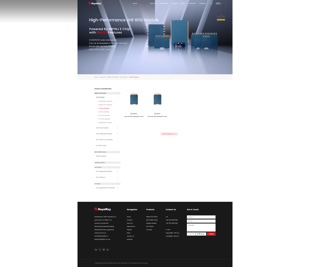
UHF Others (98, 167)
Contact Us (192, 3)
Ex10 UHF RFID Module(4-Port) (134, 117)
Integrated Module (105, 122)
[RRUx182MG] (134, 99)
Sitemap (145, 263)
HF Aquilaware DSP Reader (105, 188)
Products (143, 3)
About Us (153, 3)
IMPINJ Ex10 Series (112, 77)
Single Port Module (105, 105)
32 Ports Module (104, 119)
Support (174, 3)
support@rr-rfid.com (172, 233)
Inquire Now (129, 121)
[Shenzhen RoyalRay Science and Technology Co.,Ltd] (95, 3)
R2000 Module (101, 156)
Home (135, 3)
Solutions (202, 3)
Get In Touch (193, 209)
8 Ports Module (104, 112)
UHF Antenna (100, 177)
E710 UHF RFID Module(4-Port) (157, 117)
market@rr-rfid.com (172, 236)
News (183, 3)
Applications (164, 3)
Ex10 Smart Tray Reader (104, 140)
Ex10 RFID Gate (101, 145)
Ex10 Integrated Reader (104, 134)
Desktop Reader (99, 163)
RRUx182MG (133, 114)
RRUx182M (157, 114)
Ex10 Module (123, 77)
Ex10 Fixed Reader (102, 128)
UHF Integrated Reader (104, 171)
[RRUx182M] (157, 99)
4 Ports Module (104, 108)
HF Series (97, 184)
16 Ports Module (104, 115)
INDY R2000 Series (100, 152)
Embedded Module (105, 101)
